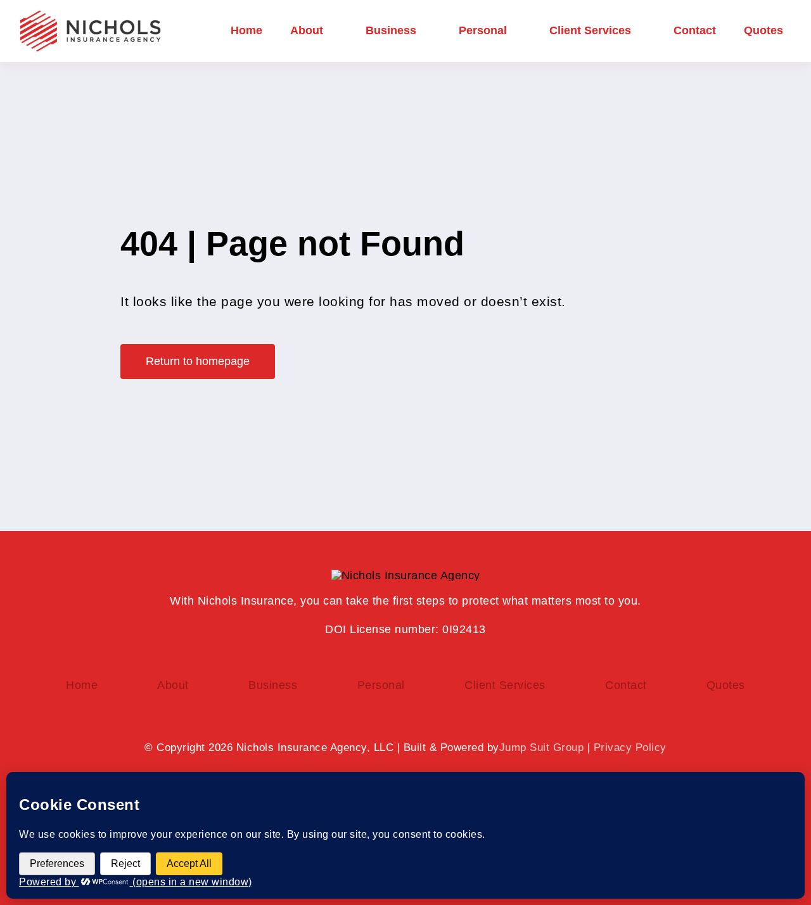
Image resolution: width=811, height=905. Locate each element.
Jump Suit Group (541, 747)
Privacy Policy (630, 747)
